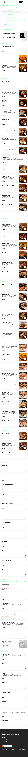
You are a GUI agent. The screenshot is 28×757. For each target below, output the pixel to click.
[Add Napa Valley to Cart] (25, 308)
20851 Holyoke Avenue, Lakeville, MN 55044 (10, 734)
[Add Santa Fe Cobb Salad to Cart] (25, 318)
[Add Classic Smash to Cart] (25, 61)
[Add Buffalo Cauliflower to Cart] (25, 229)
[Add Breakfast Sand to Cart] (25, 124)
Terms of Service (5, 749)
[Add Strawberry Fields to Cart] (25, 327)
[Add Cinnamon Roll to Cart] (25, 162)
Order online (4, 739)
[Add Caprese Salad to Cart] (25, 299)
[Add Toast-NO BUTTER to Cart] (25, 565)
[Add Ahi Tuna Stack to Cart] (25, 248)
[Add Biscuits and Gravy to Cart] (25, 115)
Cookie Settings (5, 750)
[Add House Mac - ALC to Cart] (25, 527)
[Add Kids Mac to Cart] (25, 706)
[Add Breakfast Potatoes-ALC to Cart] (25, 480)
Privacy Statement (12, 749)
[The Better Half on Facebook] (2, 741)
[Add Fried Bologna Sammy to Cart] (25, 369)
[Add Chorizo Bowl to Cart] (25, 153)
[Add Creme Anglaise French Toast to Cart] (25, 190)
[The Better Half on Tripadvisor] (6, 741)
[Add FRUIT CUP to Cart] (25, 518)
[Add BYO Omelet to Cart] (25, 143)
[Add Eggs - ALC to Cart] (25, 499)
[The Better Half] (4, 2)
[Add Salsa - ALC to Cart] (25, 537)
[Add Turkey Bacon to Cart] (25, 574)
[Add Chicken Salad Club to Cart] (25, 350)
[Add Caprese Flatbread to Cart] (25, 448)
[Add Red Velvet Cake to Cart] (25, 637)
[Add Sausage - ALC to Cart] (25, 546)
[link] (9, 20)
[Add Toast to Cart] (25, 556)
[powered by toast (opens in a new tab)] (7, 746)
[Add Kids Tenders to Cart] (25, 725)
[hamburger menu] (1, 2)
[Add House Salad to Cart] (25, 337)
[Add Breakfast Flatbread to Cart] (25, 438)
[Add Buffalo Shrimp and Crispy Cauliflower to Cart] (25, 289)
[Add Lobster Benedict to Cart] (25, 200)
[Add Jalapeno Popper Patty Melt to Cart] (25, 378)
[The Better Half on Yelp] (4, 741)
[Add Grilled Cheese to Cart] (25, 668)
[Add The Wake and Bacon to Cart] (25, 425)
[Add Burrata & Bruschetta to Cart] (25, 267)
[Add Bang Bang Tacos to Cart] (25, 276)
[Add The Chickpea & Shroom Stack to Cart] (25, 416)
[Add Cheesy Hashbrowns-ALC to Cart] (25, 51)
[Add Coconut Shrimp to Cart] (25, 239)
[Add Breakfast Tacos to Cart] (25, 134)
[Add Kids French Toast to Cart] (25, 697)
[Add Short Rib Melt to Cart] (25, 407)
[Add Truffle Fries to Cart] (25, 70)
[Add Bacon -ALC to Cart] (25, 470)
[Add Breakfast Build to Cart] (25, 86)
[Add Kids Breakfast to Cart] (25, 687)
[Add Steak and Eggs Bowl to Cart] (25, 209)
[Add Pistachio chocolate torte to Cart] (25, 627)
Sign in (25, 1)
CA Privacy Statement (21, 749)
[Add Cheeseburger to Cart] (25, 659)
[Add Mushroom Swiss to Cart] (25, 397)
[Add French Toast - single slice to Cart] (25, 508)
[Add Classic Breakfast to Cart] (25, 181)
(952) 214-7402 (5, 733)
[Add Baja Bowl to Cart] (25, 105)
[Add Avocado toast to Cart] (25, 96)
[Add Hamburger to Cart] (25, 678)
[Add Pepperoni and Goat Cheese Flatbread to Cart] (25, 457)
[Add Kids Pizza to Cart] (25, 716)
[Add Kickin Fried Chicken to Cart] (25, 388)
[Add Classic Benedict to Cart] (25, 172)
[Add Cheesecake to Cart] (25, 599)
